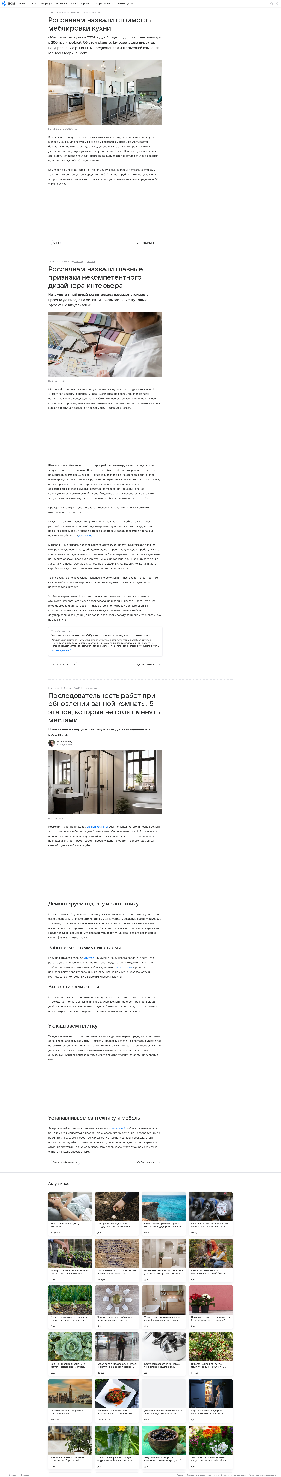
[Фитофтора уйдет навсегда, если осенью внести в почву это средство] (70, 1260)
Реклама (25, 1475)
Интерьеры (94, 12)
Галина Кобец (64, 742)
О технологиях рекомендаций (233, 1475)
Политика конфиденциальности (262, 1475)
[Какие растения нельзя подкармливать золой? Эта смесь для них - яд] (211, 1260)
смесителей (117, 1128)
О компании (14, 1475)
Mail (4, 1475)
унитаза (89, 957)
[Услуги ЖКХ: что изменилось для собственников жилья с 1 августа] (211, 1214)
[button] (105, 92)
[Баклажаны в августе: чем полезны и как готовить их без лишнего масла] (117, 1401)
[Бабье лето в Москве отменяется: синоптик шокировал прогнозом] (117, 1354)
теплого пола (123, 967)
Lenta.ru (81, 12)
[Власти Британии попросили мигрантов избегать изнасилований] (70, 1401)
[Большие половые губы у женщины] (70, 1214)
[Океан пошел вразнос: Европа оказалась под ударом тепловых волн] (164, 1214)
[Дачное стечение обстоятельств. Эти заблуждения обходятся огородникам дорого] (164, 1401)
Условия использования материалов (203, 1475)
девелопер (85, 535)
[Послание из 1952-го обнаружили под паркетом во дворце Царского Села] (117, 1260)
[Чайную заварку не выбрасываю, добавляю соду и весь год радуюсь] (117, 1307)
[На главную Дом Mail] (10, 3)
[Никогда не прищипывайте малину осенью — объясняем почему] (211, 1354)
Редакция (181, 1475)
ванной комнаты (97, 826)
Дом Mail (78, 688)
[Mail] (4, 3)
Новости (91, 261)
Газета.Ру (78, 261)
